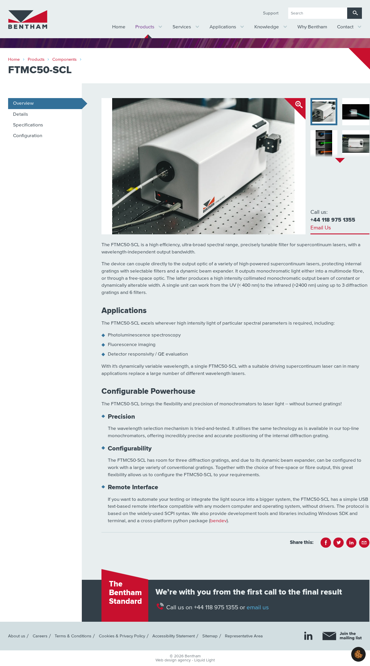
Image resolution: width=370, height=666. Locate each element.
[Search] (354, 13)
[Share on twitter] (338, 543)
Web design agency (174, 660)
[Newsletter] (342, 636)
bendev (218, 520)
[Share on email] (364, 543)
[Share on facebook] (326, 543)
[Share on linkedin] (351, 543)
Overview (23, 103)
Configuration (27, 135)
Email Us (320, 228)
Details (20, 114)
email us (258, 607)
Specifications (28, 125)
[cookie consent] (358, 654)
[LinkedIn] (308, 636)
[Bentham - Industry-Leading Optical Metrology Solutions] (27, 19)
